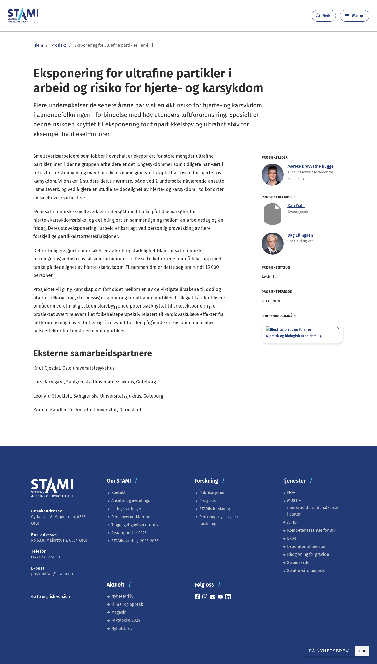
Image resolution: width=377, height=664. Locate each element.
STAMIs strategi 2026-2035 (134, 540)
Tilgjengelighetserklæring (134, 524)
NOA (291, 492)
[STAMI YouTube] (221, 597)
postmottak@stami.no (52, 573)
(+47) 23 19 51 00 (45, 556)
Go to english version (50, 596)
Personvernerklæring (130, 516)
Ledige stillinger (126, 508)
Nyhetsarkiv (122, 596)
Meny (357, 15)
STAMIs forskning (214, 508)
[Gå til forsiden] (23, 21)
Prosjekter (208, 500)
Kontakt (118, 492)
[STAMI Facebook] (198, 597)
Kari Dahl (296, 205)
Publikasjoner (212, 492)
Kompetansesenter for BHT (312, 530)
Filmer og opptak (127, 604)
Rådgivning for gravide (308, 554)
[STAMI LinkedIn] (229, 597)
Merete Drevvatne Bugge (310, 166)
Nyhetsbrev (122, 628)
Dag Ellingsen (300, 235)
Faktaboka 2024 (125, 620)
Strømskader (299, 562)
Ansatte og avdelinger (131, 500)
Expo (291, 538)
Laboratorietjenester (306, 546)
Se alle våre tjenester (307, 570)
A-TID (292, 522)
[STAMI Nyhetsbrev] (214, 597)
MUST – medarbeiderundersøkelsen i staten (313, 507)
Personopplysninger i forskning (219, 520)
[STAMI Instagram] (206, 597)
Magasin (118, 612)
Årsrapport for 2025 (129, 532)
